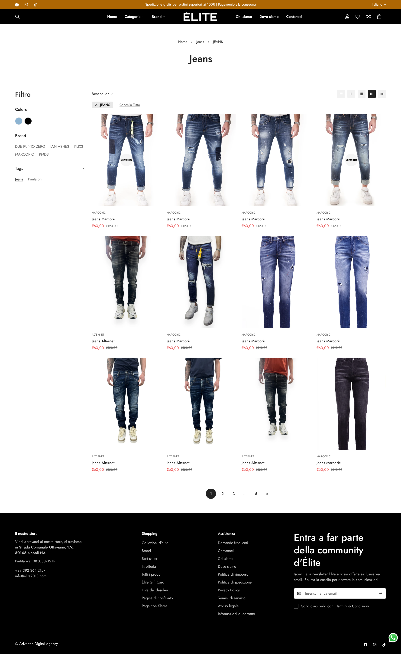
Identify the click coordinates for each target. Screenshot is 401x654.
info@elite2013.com (30, 576)
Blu (18, 121)
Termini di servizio (232, 598)
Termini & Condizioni (352, 606)
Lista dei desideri (155, 590)
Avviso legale (228, 606)
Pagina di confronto (157, 598)
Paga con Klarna (155, 606)
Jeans (200, 41)
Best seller (149, 558)
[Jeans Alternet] (126, 282)
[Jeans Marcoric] (201, 160)
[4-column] (372, 94)
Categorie (133, 16)
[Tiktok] (35, 4)
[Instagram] (26, 4)
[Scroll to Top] (392, 628)
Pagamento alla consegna (237, 4)
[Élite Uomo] (200, 17)
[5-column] (382, 94)
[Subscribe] (381, 593)
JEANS (105, 105)
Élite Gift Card (153, 582)
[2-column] (351, 94)
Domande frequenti (233, 542)
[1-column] (341, 94)
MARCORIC (24, 154)
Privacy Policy (229, 590)
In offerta (149, 566)
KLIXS (78, 146)
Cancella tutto (130, 105)
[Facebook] (17, 4)
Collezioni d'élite (155, 542)
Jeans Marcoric (104, 219)
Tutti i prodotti (152, 574)
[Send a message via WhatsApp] (393, 637)
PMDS (44, 154)
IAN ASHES (59, 146)
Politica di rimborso (233, 574)
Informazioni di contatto (236, 613)
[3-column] (361, 94)
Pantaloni (35, 179)
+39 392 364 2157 (30, 570)
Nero (28, 121)
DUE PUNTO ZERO (30, 146)
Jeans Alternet (103, 341)
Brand (157, 16)
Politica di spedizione (235, 582)
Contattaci (294, 16)
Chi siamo (244, 16)
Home (112, 16)
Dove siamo (269, 16)
